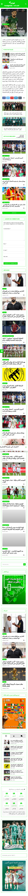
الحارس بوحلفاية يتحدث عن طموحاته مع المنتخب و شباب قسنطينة (13, 292)
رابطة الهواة (5, 383)
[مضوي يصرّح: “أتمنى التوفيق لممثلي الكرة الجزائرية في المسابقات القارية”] (14, 303)
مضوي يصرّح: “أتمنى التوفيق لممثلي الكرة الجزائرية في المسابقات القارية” (13, 315)
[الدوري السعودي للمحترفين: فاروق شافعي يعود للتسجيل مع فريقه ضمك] (5, 66)
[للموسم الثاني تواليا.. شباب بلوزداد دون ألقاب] (14, 469)
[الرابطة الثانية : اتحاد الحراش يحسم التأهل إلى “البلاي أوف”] (14, 374)
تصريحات (4, 288)
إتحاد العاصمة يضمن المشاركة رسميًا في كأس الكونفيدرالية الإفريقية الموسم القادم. (13, 528)
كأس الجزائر (5, 548)
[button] (26, 447)
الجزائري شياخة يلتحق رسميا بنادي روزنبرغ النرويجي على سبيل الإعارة (17, 54)
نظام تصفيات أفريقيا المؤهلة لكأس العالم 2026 (12, 685)
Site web (6, 256)
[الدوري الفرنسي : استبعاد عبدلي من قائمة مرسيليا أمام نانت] (14, 147)
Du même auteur (20, 137)
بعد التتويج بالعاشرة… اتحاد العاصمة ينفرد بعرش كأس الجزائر (12, 552)
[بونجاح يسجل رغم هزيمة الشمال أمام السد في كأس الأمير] (14, 170)
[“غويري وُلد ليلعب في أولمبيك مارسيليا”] (5, 61)
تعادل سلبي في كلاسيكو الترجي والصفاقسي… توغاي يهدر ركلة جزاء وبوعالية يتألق (13, 205)
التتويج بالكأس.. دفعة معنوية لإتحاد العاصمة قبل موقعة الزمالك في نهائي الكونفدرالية (13, 457)
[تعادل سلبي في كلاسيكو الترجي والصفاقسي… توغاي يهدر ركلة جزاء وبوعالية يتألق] (14, 193)
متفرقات (4, 681)
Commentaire (7, 228)
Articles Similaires (21, 136)
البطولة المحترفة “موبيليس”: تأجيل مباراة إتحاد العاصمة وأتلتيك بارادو (12, 339)
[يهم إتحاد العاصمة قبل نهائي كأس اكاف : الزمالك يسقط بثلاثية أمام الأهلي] (14, 350)
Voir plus (14, 212)
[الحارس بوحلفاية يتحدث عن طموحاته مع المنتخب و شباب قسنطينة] (14, 280)
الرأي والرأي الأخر (6, 477)
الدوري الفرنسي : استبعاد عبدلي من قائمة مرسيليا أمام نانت (12, 158)
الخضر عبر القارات (7, 10)
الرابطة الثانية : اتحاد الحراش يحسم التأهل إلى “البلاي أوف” (12, 386)
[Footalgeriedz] (12, 4)
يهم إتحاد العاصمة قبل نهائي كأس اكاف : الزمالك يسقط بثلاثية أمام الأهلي (13, 363)
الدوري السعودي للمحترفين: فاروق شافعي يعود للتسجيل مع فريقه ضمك (17, 65)
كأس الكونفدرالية (5, 359)
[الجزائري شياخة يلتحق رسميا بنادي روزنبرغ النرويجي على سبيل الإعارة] (5, 55)
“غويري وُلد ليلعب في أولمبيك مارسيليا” (16, 60)
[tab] (19, 136)
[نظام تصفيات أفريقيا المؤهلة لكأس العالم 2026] (14, 674)
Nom (5, 243)
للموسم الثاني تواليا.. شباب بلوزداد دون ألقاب (13, 481)
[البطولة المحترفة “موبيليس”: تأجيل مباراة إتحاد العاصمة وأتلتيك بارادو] (14, 327)
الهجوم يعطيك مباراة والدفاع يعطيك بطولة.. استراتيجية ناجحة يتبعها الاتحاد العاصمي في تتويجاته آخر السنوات (13, 505)
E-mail (5, 250)
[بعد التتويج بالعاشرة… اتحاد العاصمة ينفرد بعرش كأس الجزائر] (14, 540)
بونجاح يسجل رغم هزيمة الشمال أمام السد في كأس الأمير (13, 182)
